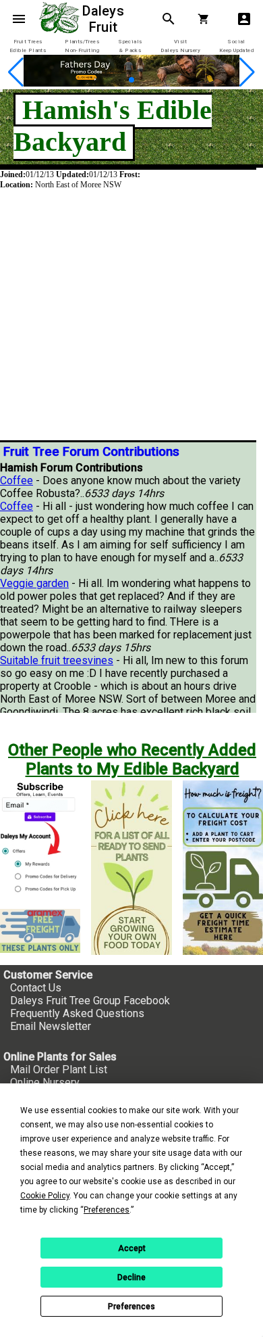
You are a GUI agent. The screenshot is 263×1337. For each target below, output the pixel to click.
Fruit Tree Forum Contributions (91, 451)
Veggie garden (34, 583)
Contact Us (35, 987)
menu (19, 19)
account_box (244, 19)
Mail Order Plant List (58, 1069)
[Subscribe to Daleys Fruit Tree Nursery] (40, 839)
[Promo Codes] (131, 82)
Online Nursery (45, 1082)
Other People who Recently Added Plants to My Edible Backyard (132, 759)
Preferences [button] (106, 1210)
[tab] (27, 46)
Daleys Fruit (104, 19)
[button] (120, 80)
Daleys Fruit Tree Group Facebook (90, 1000)
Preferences (131, 1306)
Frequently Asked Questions (77, 1013)
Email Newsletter (50, 1026)
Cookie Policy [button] (44, 1195)
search (168, 19)
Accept (132, 1248)
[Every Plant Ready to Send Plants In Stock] (131, 867)
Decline (131, 1277)
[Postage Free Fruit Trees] (40, 931)
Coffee (16, 480)
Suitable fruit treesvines (56, 660)
